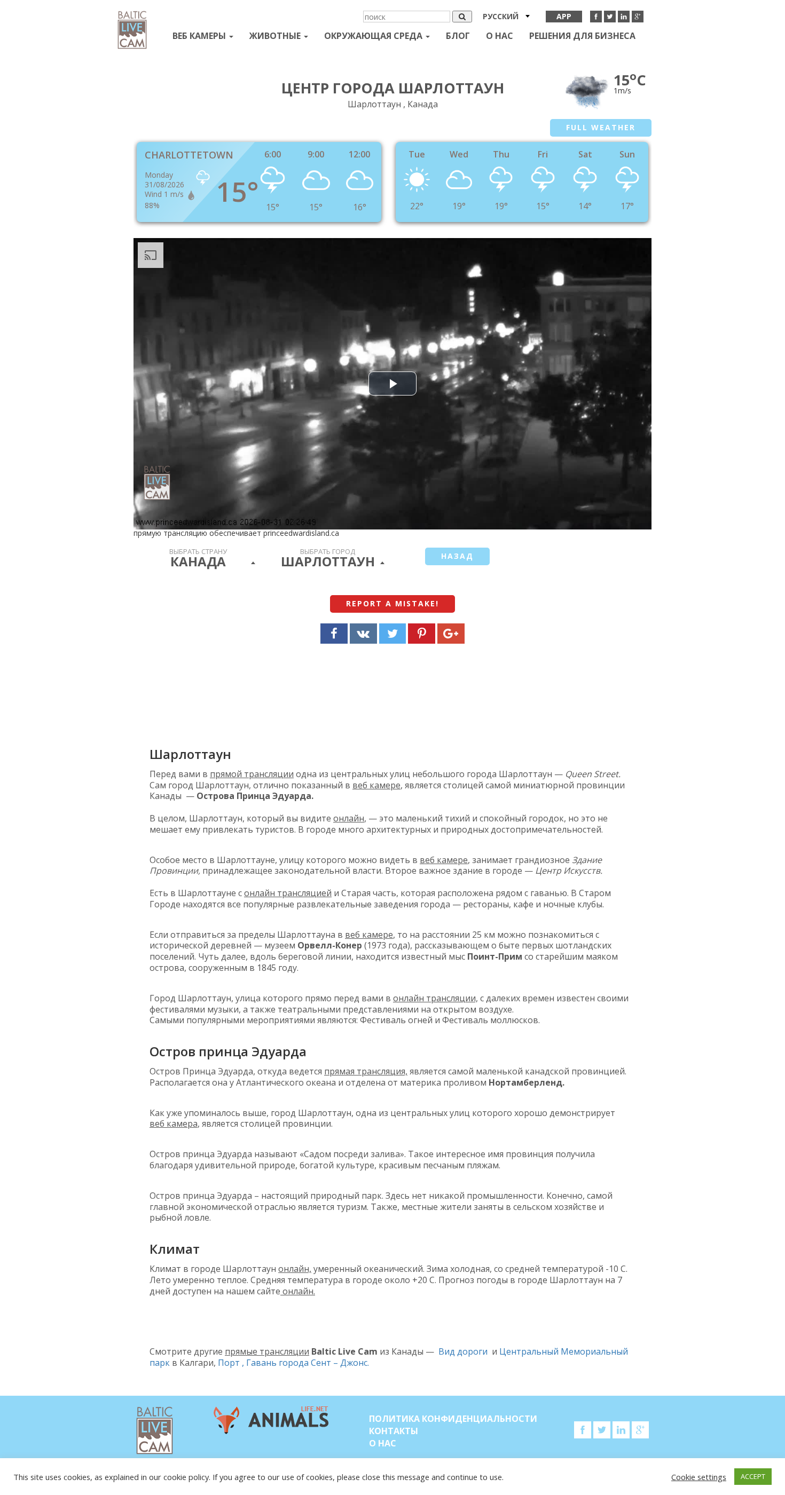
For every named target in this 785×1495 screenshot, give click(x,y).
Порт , (232, 1363)
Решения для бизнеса (582, 36)
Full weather (600, 127)
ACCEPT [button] (753, 1476)
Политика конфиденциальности (453, 1419)
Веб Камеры (200, 36)
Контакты (393, 1431)
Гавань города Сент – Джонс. (307, 1363)
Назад (457, 556)
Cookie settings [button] (698, 1477)
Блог (458, 36)
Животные (276, 36)
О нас (499, 36)
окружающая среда (374, 36)
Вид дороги (463, 1351)
